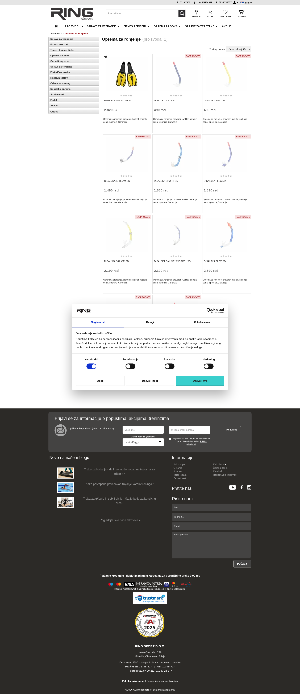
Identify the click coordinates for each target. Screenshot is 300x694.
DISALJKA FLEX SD (215, 180)
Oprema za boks (165, 26)
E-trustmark (179, 478)
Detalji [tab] (150, 322)
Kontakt (177, 471)
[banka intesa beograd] (149, 584)
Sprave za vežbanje (101, 26)
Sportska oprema (60, 88)
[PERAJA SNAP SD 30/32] (127, 72)
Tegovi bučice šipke (62, 50)
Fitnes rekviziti (135, 26)
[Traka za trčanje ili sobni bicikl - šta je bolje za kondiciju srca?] (65, 502)
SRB (247, 2)
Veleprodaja (179, 474)
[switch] (130, 366)
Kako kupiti (179, 464)
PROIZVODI (72, 26)
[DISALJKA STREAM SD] (127, 153)
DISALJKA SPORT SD (166, 180)
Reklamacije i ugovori (224, 474)
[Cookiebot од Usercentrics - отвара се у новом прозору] (209, 310)
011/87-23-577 (164, 670)
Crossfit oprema (59, 61)
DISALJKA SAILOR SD (116, 261)
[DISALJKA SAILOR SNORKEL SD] (177, 233)
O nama (177, 467)
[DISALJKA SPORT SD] (177, 153)
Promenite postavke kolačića (162, 681)
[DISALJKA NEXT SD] (177, 72)
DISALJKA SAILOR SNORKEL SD (172, 261)
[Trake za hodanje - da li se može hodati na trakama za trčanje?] (65, 473)
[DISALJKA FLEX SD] (226, 153)
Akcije (226, 26)
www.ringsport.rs (142, 689)
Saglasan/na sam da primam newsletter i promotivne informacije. (191, 441)
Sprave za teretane (199, 26)
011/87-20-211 (147, 670)
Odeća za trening (60, 83)
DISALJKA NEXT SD (165, 100)
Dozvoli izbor (150, 380)
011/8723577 (225, 2)
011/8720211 (186, 2)
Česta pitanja (220, 467)
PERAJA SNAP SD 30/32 (117, 100)
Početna (55, 33)
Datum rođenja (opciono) (143, 437)
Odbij (100, 380)
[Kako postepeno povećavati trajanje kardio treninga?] (65, 487)
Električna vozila (60, 72)
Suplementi (57, 94)
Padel (53, 100)
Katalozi (217, 471)
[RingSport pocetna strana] (58, 26)
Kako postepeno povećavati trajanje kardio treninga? (119, 484)
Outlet (54, 111)
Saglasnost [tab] (98, 322)
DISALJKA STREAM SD (117, 180)
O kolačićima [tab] (202, 322)
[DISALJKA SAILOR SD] (127, 233)
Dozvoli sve (200, 380)
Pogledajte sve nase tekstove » (120, 520)
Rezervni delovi (59, 77)
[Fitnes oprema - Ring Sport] (75, 14)
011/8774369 (205, 2)
